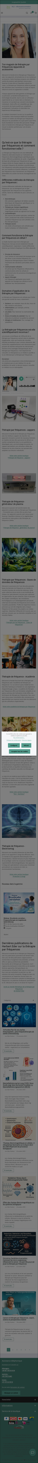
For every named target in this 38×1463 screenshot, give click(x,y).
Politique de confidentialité (14, 740)
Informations (7, 1405)
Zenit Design (32, 1460)
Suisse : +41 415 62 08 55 (7, 1381)
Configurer (13, 745)
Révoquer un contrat (11, 1393)
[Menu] (2, 13)
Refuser (26, 745)
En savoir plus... (8, 1051)
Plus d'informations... (19, 737)
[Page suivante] (29, 1349)
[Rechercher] (27, 13)
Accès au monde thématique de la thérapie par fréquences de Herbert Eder (19, 989)
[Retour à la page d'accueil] (19, 7)
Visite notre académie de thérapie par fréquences (19, 707)
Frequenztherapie (6, 393)
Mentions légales (26, 740)
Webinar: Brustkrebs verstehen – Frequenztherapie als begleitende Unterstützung (15, 920)
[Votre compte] (31, 13)
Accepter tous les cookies (19, 751)
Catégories (7, 1000)
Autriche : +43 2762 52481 (7, 1375)
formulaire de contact (17, 1387)
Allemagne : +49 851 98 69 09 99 (8, 1369)
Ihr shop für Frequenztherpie (17, 393)
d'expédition (6, 1437)
